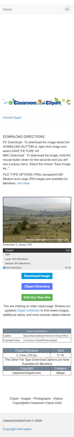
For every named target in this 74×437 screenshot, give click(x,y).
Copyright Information (17, 429)
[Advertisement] (37, 55)
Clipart (16, 117)
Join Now (22, 183)
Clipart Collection (28, 310)
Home (7, 9)
